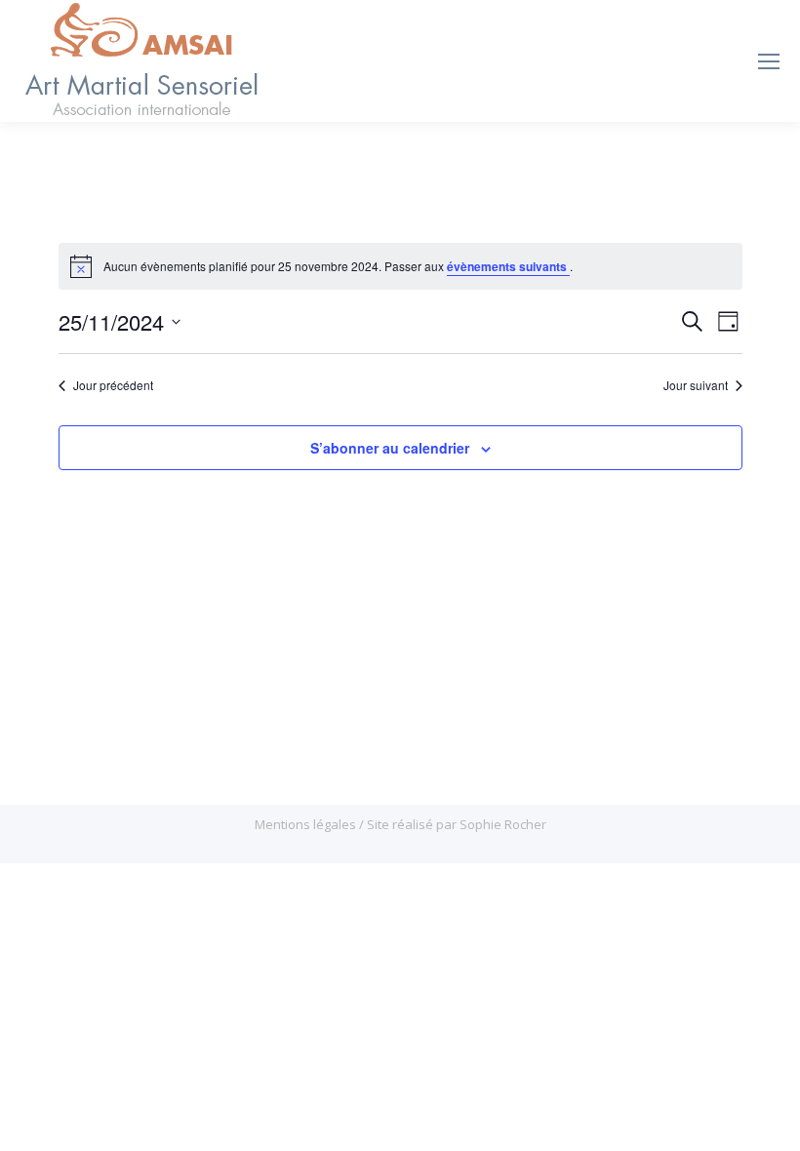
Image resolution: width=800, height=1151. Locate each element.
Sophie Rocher (503, 824)
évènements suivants (508, 266)
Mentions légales (307, 824)
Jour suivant (695, 385)
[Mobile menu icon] (768, 61)
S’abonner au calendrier (389, 447)
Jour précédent (113, 385)
